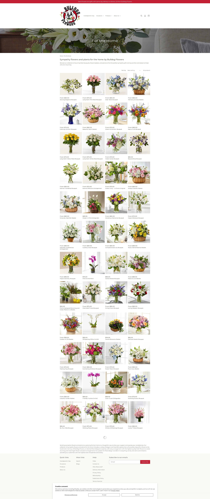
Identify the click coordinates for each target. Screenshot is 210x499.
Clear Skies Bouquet (111, 99)
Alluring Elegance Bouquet (68, 99)
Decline (137, 495)
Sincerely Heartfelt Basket (68, 218)
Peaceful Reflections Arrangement (138, 457)
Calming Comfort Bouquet (68, 129)
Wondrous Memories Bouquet (114, 218)
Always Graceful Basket (135, 188)
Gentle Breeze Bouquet (112, 278)
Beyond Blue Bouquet (135, 159)
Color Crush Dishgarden (112, 398)
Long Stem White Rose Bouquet (93, 159)
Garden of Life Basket (66, 339)
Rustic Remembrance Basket (137, 247)
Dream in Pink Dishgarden (91, 218)
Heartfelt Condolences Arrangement (67, 248)
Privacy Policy (115, 490)
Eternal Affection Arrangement (92, 188)
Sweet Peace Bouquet (112, 369)
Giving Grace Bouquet (112, 308)
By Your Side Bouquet (67, 428)
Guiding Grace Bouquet (90, 247)
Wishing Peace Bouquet (90, 428)
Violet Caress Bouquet (112, 159)
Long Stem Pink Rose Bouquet (92, 99)
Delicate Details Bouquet (136, 339)
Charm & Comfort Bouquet (113, 129)
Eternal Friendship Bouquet (68, 188)
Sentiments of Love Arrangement (70, 457)
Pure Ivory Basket (133, 369)
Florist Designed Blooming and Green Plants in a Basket (69, 308)
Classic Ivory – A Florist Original (115, 188)
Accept (104, 495)
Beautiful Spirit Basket (90, 129)
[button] (99, 15)
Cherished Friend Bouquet (91, 308)
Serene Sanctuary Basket (90, 457)
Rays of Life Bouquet (134, 129)
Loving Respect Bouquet (135, 308)
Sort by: (124, 70)
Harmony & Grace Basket (135, 99)
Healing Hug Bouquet (66, 369)
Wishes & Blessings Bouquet (114, 428)
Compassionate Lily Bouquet (114, 247)
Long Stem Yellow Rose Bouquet (70, 159)
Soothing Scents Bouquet (136, 398)
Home (61, 56)
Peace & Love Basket (134, 278)
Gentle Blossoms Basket (112, 339)
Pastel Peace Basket (111, 457)
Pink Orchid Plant (88, 278)
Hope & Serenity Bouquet (67, 278)
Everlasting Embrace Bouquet (92, 369)
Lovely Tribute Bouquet (135, 428)
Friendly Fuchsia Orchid (90, 398)
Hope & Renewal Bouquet (136, 218)
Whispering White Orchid (91, 339)
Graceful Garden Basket (67, 398)
